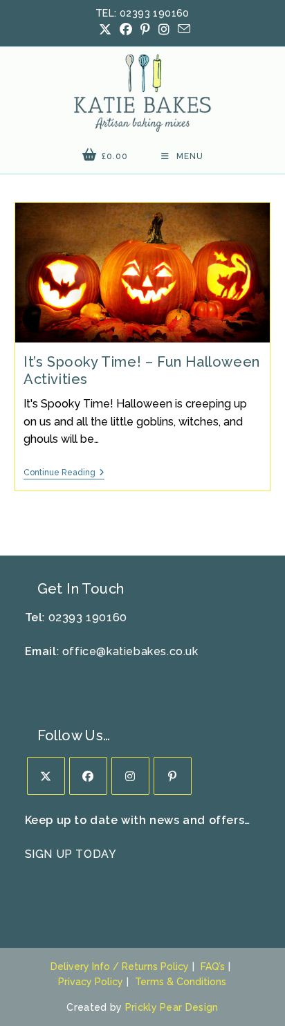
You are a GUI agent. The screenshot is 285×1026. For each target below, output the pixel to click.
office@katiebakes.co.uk (130, 651)
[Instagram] (130, 776)
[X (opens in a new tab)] (105, 30)
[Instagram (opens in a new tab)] (164, 30)
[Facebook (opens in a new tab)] (126, 30)
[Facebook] (88, 776)
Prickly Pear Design (172, 1007)
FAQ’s (213, 966)
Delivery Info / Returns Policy (119, 966)
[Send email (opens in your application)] (182, 29)
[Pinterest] (173, 776)
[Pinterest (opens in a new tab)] (145, 30)
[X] (46, 776)
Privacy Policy (90, 981)
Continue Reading (64, 473)
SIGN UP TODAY (71, 854)
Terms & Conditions (180, 981)
